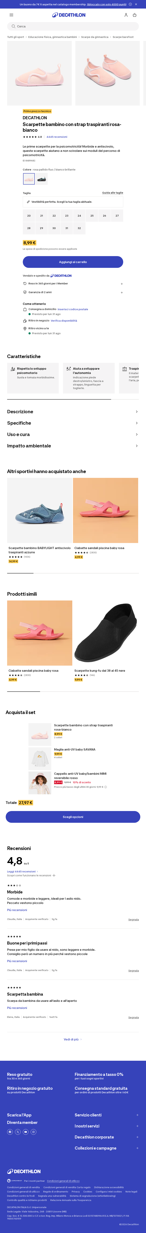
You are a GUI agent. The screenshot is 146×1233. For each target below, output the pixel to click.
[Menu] (11, 15)
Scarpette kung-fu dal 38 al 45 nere (99, 670)
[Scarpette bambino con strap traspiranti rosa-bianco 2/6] (107, 73)
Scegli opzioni (73, 817)
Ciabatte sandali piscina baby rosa (99, 548)
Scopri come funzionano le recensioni (29, 875)
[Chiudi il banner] (136, 4)
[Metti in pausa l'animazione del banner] (130, 4)
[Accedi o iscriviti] (126, 15)
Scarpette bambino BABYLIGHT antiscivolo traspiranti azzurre (40, 550)
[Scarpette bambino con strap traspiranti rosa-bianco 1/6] (39, 73)
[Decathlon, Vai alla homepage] (68, 14)
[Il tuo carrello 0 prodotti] (134, 15)
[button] (105, 787)
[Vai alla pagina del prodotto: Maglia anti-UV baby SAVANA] (39, 758)
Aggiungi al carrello (73, 262)
